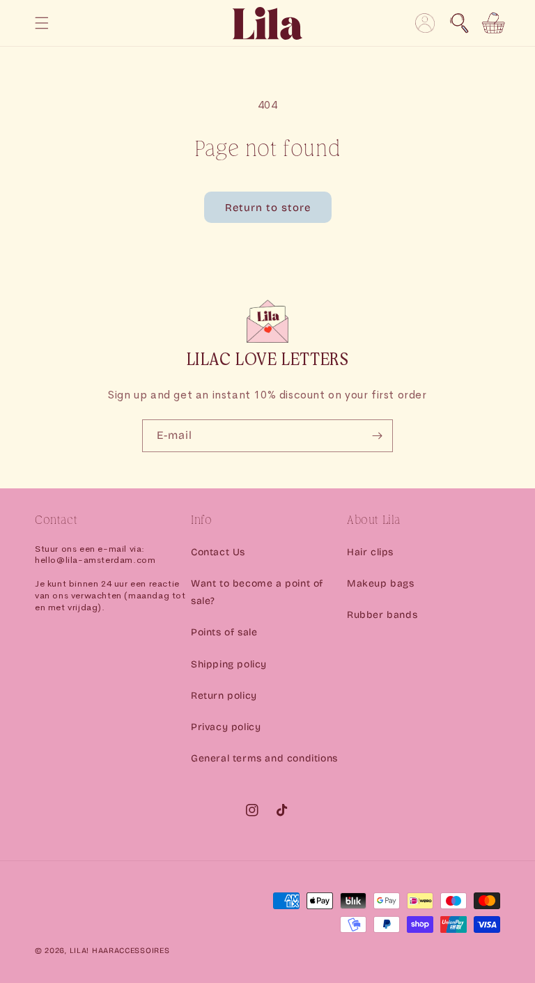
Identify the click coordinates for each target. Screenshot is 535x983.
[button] (459, 23)
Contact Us (218, 552)
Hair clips (370, 552)
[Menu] (41, 23)
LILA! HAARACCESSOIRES (120, 950)
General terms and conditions (264, 758)
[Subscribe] (377, 435)
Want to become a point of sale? (257, 592)
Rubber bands (382, 615)
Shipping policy (229, 664)
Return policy (224, 696)
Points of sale (224, 632)
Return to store (268, 207)
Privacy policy (226, 727)
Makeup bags (380, 583)
